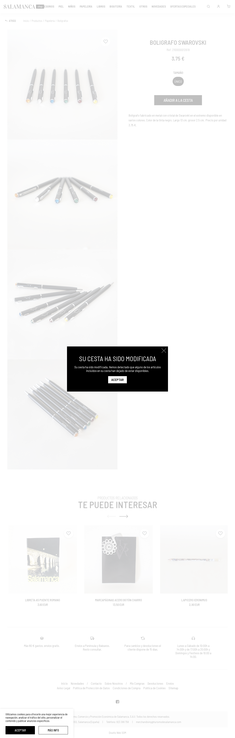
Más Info (53, 730)
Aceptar (20, 730)
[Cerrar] (164, 350)
